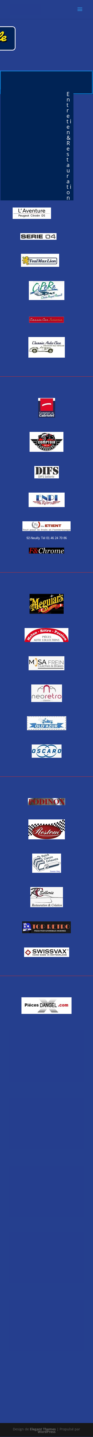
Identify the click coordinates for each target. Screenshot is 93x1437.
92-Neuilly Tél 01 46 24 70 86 (46, 538)
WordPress (47, 1431)
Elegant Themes (43, 1429)
